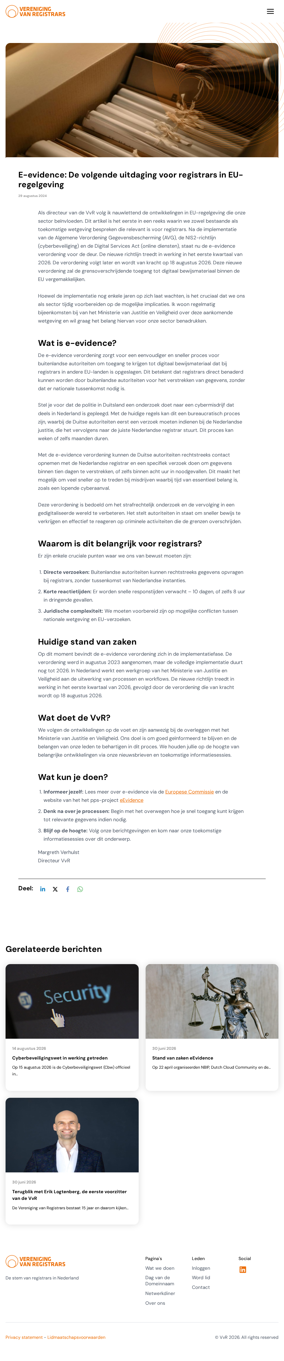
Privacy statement (24, 1337)
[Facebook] (67, 888)
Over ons (155, 1303)
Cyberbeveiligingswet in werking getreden (60, 1058)
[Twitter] (55, 888)
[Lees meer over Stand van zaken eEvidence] (212, 1001)
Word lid (201, 1277)
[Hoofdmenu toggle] (270, 11)
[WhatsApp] (80, 888)
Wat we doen (159, 1268)
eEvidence (131, 800)
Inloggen (201, 1268)
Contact (201, 1287)
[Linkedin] (42, 888)
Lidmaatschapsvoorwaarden (76, 1337)
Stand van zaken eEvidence (182, 1058)
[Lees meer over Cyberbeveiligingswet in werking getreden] (72, 1001)
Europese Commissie (189, 792)
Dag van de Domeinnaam (159, 1280)
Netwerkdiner (160, 1293)
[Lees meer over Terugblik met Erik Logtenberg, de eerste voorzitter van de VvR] (72, 1134)
